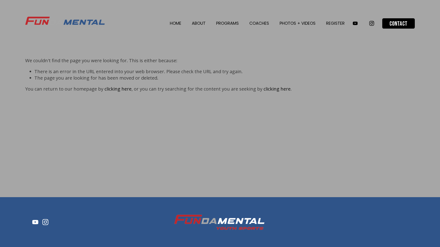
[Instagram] (372, 23)
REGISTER (335, 23)
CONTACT (398, 23)
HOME (175, 23)
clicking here (118, 89)
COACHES (259, 23)
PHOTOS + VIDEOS (298, 23)
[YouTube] (355, 23)
